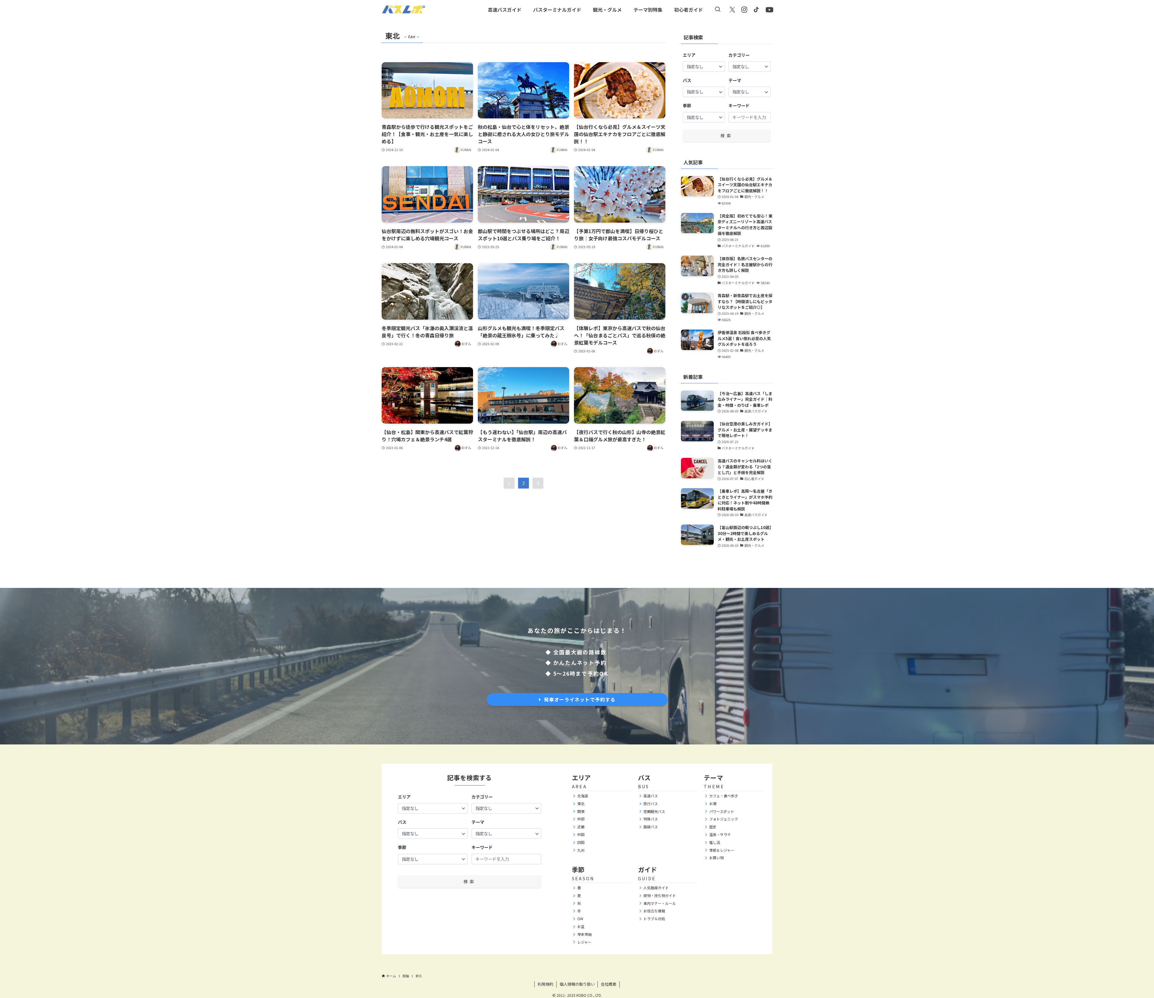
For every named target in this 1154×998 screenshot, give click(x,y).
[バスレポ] (403, 9)
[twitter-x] (732, 9)
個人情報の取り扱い (577, 984)
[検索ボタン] (717, 9)
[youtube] (768, 9)
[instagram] (744, 9)
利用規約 (545, 984)
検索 (726, 135)
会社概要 (608, 984)
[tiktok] (756, 9)
